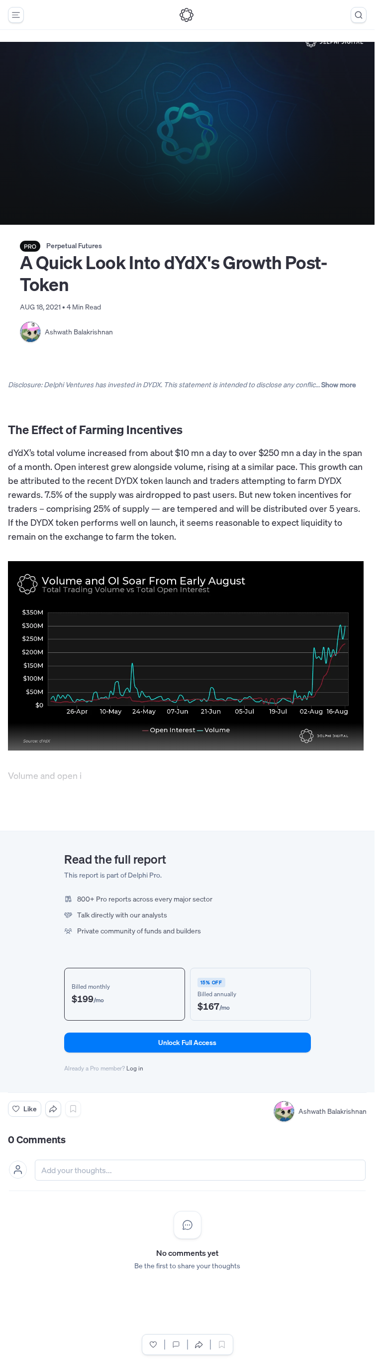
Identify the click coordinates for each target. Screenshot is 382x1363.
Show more (338, 384)
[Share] (53, 1109)
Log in (134, 1068)
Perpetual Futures (74, 245)
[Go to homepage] (186, 15)
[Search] (359, 15)
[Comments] (176, 1345)
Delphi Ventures (69, 384)
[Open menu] (16, 15)
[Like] (153, 1345)
